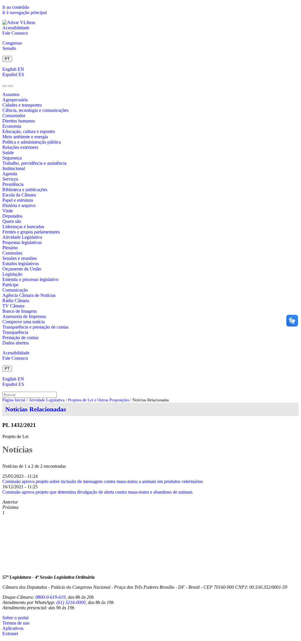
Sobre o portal (15, 617)
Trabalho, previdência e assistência (34, 163)
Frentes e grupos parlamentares (31, 231)
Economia (11, 126)
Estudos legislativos (20, 263)
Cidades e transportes (22, 104)
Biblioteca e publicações (24, 189)
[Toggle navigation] (4, 86)
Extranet (10, 633)
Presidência (13, 184)
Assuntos (10, 94)
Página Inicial (13, 400)
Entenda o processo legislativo (30, 279)
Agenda (9, 173)
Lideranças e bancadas (23, 226)
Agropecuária (15, 99)
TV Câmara (13, 305)
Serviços (10, 178)
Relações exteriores (20, 147)
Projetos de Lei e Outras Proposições (98, 400)
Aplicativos (13, 628)
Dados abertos (15, 342)
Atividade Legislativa (22, 237)
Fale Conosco (15, 33)
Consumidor (13, 115)
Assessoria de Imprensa (24, 316)
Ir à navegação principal (24, 12)
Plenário (10, 247)
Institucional (13, 168)
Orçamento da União (21, 268)
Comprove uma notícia (23, 321)
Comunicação (15, 289)
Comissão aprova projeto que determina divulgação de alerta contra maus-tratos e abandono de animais (97, 491)
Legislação (12, 274)
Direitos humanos (18, 120)
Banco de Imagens (19, 311)
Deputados (12, 215)
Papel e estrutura (17, 200)
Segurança (12, 157)
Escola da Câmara (19, 194)
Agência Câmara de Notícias (29, 295)
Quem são (11, 221)
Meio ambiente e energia (25, 136)
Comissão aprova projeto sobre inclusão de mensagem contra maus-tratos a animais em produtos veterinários (102, 481)
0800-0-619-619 (50, 597)
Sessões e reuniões (19, 258)
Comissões (12, 252)
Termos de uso (15, 622)
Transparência (15, 332)
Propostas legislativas (22, 242)
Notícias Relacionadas (35, 409)
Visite (7, 210)
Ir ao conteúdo (15, 7)
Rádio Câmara (15, 300)
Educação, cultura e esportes (28, 131)
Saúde (8, 152)
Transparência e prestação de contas (35, 326)
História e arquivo (19, 205)
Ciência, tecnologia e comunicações (35, 110)
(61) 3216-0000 (71, 602)
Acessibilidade (15, 27)
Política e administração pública (31, 141)
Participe (10, 284)
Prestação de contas (20, 337)
